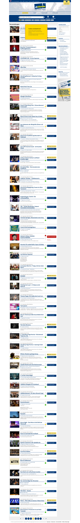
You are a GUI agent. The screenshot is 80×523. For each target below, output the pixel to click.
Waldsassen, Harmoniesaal (26, 404)
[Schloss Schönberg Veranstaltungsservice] (20, 415)
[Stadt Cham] (20, 171)
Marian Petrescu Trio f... (64, 59)
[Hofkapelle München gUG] (20, 453)
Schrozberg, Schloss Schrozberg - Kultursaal (29, 69)
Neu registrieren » (62, 34)
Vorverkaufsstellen (16, 1)
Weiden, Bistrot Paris (25, 256)
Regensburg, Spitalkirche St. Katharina (28, 444)
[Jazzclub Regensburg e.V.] (20, 60)
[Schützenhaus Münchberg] (20, 288)
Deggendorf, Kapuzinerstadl (26, 50)
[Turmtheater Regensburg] (20, 88)
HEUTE (34, 12)
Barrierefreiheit (58, 521)
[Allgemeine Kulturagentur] (20, 239)
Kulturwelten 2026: (24, 30)
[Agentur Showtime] (20, 229)
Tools (30, 1)
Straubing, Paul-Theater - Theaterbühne (28, 269)
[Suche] (19, 17)
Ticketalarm (44, 12)
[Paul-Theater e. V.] (20, 269)
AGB (23, 1)
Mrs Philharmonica (63, 49)
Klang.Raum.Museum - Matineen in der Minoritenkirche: (30, 366)
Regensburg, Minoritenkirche (26, 367)
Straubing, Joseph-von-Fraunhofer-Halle (28, 462)
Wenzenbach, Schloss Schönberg (27, 415)
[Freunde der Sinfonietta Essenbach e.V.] (20, 161)
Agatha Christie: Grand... (64, 61)
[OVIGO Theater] (20, 127)
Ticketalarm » (49, 240)
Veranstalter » (62, 40)
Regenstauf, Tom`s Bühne (26, 318)
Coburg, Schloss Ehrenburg (26, 453)
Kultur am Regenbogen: (25, 170)
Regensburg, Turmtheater (26, 88)
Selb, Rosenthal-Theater (25, 502)
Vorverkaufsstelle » (63, 41)
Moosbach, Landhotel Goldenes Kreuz (28, 127)
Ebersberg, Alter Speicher (26, 98)
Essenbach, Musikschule (25, 161)
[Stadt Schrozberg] (20, 69)
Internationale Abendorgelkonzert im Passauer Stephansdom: (31, 79)
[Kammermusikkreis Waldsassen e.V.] (20, 404)
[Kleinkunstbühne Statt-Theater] (20, 39)
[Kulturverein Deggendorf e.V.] (20, 50)
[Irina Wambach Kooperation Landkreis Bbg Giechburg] (20, 337)
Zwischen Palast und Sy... (64, 58)
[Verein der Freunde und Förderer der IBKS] (20, 190)
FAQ (21, 1)
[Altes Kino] (20, 98)
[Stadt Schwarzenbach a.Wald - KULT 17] (20, 435)
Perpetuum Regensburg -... (64, 53)
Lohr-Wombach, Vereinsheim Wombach (28, 298)
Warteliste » (49, 239)
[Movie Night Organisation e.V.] (20, 425)
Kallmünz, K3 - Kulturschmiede (27, 150)
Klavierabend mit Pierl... (64, 64)
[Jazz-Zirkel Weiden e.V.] (20, 256)
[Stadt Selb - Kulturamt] (20, 502)
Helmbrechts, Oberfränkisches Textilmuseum (29, 493)
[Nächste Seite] (43, 518)
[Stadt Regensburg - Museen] (20, 367)
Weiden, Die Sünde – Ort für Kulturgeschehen (29, 119)
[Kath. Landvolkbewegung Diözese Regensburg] (20, 219)
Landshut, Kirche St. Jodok (26, 395)
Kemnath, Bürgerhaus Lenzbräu (27, 246)
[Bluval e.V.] (20, 462)
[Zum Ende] (46, 518)
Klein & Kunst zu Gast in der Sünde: (27, 118)
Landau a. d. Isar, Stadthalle (26, 229)
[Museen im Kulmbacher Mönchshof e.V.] (20, 209)
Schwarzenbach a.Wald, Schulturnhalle (28, 435)
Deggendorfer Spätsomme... (64, 56)
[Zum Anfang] (20, 518)
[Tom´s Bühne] (20, 318)
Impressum (37, 1)
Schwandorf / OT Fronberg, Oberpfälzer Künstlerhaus (30, 181)
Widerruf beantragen (65, 521)
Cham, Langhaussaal (25, 171)
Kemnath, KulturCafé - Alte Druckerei (28, 108)
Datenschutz (53, 521)
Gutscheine (55, 12)
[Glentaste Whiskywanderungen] (20, 355)
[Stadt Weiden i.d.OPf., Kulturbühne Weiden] (20, 119)
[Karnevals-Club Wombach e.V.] (20, 298)
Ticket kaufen (51, 28)
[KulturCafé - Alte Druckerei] (20, 108)
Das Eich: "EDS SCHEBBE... (64, 60)
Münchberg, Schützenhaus (26, 288)
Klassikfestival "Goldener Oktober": (27, 180)
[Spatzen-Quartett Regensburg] (20, 444)
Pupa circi (61, 62)
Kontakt (32, 1)
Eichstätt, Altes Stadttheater (26, 425)
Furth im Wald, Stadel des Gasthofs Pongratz (29, 377)
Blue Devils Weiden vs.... (64, 74)
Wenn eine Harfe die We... (64, 63)
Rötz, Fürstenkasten (25, 219)
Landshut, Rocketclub (25, 326)
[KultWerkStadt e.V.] (20, 377)
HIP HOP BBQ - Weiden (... (64, 47)
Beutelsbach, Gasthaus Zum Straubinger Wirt (29, 307)
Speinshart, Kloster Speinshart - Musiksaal (28, 190)
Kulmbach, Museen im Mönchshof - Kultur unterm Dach (31, 209)
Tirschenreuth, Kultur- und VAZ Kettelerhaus (29, 473)
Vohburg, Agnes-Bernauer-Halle (27, 239)
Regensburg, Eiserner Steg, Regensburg (28, 355)
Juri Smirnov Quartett (63, 52)
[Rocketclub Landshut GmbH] (20, 326)
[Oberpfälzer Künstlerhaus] (20, 181)
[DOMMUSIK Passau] (20, 80)
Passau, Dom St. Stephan (25, 80)
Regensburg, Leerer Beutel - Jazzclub (28, 60)
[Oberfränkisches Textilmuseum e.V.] (20, 31)
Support (26, 1)
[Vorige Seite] (23, 518)
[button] (61, 31)
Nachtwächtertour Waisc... (64, 75)
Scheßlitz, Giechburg (25, 337)
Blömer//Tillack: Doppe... (64, 73)
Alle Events (25, 12)
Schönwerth (62, 50)
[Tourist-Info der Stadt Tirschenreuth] (20, 473)
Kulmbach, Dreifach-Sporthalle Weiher (28, 386)
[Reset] (43, 17)
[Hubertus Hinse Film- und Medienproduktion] (20, 150)
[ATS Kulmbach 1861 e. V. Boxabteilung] (20, 386)
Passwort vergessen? (62, 32)
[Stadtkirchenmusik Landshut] (20, 395)
